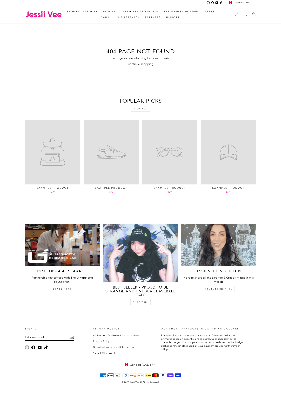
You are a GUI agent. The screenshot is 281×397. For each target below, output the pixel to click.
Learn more (62, 289)
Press (209, 11)
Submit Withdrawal (104, 353)
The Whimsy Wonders (182, 11)
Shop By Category (82, 11)
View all (140, 108)
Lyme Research (127, 17)
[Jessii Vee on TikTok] (46, 347)
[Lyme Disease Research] (62, 245)
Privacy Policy (101, 341)
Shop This (140, 302)
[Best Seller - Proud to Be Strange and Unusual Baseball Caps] (140, 253)
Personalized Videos (141, 11)
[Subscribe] (72, 337)
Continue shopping (140, 64)
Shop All (110, 11)
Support (173, 17)
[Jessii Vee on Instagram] (27, 347)
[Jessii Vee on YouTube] (218, 245)
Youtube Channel (218, 289)
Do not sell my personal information (113, 347)
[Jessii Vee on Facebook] (33, 347)
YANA (105, 17)
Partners (153, 17)
